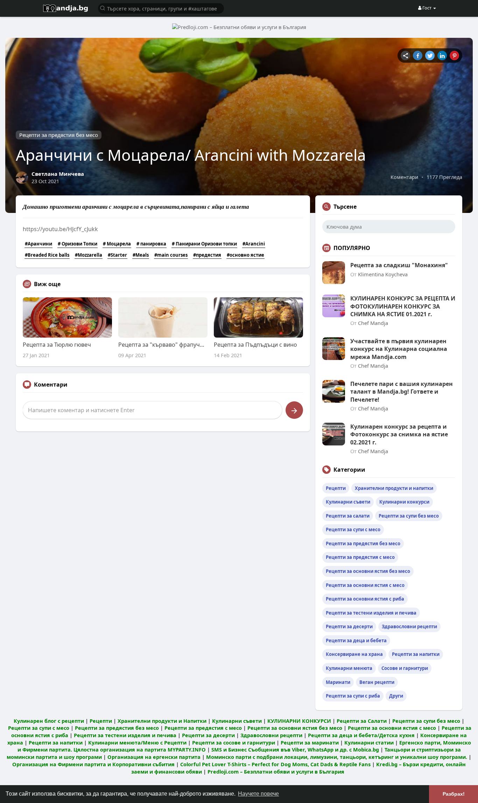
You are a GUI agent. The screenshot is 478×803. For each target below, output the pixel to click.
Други (396, 696)
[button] (161, 8)
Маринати (338, 682)
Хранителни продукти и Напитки (162, 720)
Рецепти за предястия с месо (360, 557)
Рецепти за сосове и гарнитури (233, 742)
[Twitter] (429, 55)
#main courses (171, 255)
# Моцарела (117, 244)
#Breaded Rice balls (47, 255)
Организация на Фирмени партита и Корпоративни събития (93, 764)
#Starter (117, 255)
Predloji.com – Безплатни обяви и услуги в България (276, 771)
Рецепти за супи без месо (409, 516)
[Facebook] (417, 55)
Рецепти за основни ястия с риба (365, 599)
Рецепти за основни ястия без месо (368, 571)
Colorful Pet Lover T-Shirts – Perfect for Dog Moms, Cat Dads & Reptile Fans (275, 764)
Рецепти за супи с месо (353, 529)
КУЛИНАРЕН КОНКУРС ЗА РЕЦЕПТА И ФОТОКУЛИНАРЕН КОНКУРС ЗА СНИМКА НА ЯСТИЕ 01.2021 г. (402, 306)
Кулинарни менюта (349, 668)
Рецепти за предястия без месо (58, 134)
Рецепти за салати (348, 516)
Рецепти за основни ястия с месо (365, 585)
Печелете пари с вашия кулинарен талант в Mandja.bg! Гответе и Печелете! (401, 391)
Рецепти (336, 488)
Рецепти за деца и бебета (356, 640)
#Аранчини (38, 244)
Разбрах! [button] (454, 794)
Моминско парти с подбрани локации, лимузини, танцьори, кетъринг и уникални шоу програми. (336, 756)
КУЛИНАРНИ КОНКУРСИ (299, 720)
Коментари (404, 176)
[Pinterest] (454, 55)
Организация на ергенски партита (154, 756)
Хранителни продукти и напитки (394, 488)
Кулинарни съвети (348, 502)
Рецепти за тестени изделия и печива (371, 613)
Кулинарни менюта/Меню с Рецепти (137, 742)
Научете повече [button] (258, 794)
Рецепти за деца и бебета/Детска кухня (361, 735)
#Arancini (253, 244)
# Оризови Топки (77, 244)
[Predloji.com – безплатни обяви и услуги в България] (239, 26)
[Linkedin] (442, 55)
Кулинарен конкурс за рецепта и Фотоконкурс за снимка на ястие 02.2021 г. (399, 434)
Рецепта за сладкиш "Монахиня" (399, 265)
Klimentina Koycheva (383, 274)
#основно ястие (245, 255)
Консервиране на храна (354, 654)
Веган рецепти (376, 682)
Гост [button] (427, 8)
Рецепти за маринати (310, 742)
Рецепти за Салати (362, 720)
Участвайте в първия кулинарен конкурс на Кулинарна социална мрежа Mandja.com (398, 349)
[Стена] (405, 55)
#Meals (141, 255)
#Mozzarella (88, 255)
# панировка (151, 244)
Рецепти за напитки (416, 654)
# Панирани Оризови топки (204, 244)
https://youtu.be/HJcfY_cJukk (60, 229)
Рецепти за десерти (349, 626)
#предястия (207, 255)
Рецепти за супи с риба (353, 696)
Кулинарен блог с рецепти (49, 720)
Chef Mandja (373, 322)
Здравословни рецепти (409, 626)
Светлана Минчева (57, 173)
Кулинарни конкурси (404, 502)
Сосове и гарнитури (404, 668)
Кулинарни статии (369, 742)
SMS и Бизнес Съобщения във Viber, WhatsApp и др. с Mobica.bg (295, 749)
